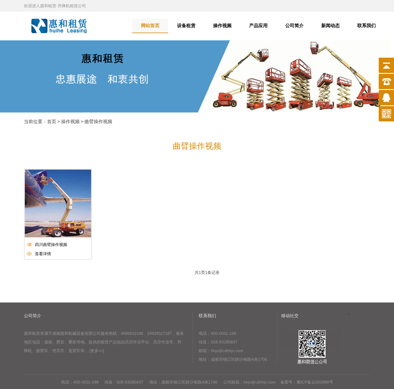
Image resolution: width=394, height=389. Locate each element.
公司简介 (294, 25)
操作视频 (222, 25)
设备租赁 (186, 25)
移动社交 (290, 315)
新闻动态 (330, 25)
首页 (51, 121)
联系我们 (366, 25)
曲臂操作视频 (98, 121)
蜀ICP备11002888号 (315, 382)
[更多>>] (96, 350)
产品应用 (258, 25)
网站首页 (150, 25)
